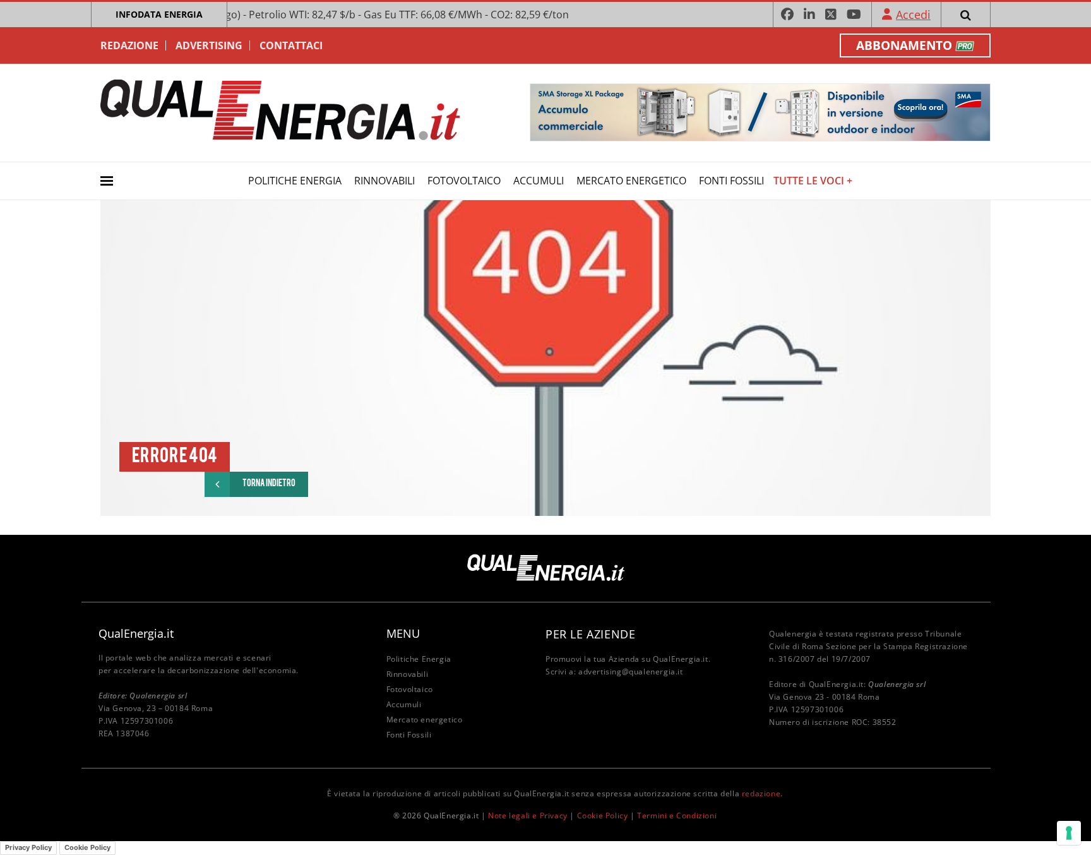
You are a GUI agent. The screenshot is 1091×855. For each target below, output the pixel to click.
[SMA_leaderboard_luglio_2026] (760, 111)
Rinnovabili (384, 181)
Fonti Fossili (731, 181)
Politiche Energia (295, 181)
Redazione (129, 45)
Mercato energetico (631, 181)
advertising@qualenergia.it (630, 671)
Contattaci (291, 45)
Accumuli (538, 181)
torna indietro (268, 484)
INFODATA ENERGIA (159, 14)
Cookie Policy (602, 815)
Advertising (209, 45)
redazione (761, 793)
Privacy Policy (28, 847)
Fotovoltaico (464, 181)
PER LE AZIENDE (590, 634)
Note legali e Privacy (528, 815)
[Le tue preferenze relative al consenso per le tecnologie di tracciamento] (1069, 833)
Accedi (913, 14)
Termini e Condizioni (677, 815)
